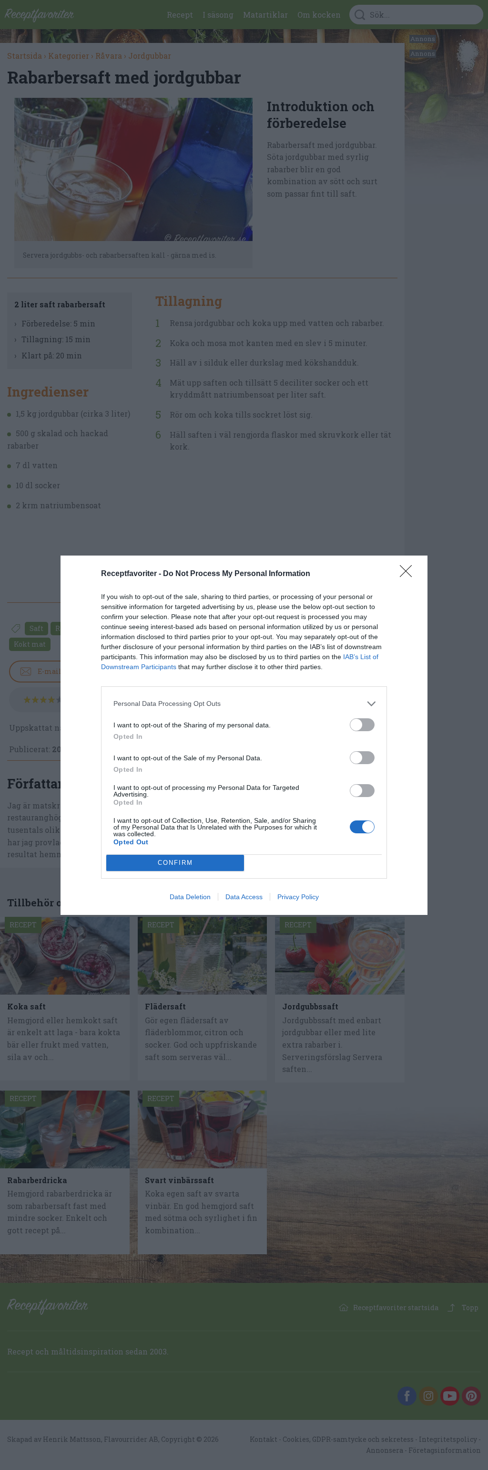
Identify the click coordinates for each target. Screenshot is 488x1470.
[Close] (409, 574)
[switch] (362, 724)
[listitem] (244, 704)
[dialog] (244, 735)
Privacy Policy (298, 897)
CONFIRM (175, 862)
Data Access (244, 897)
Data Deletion (190, 897)
